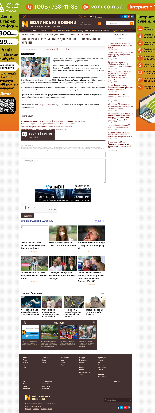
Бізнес (63, 362)
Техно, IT (82, 374)
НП (48, 30)
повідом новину (117, 30)
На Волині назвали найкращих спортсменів (38, 129)
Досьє (56, 34)
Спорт (25, 386)
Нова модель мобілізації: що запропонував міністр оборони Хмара (120, 45)
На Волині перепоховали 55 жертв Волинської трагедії (119, 126)
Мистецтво (102, 367)
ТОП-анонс (102, 377)
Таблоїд (80, 30)
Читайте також (27, 116)
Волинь (25, 362)
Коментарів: (50, 49)
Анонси (63, 34)
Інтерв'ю (25, 34)
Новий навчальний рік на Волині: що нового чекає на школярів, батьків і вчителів (119, 96)
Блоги (51, 34)
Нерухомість (65, 365)
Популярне (71, 34)
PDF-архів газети (120, 34)
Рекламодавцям (46, 409)
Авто (68, 30)
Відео (45, 34)
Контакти (36, 409)
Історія (100, 370)
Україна (25, 365)
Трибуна (106, 30)
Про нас (28, 409)
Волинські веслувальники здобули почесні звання (40, 126)
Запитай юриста (84, 34)
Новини (120, 38)
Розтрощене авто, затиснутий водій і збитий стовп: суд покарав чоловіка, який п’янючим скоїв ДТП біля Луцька (119, 75)
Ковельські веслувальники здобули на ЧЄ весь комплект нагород (46, 121)
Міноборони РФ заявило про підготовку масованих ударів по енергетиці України (120, 106)
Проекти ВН (89, 30)
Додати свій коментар (40, 134)
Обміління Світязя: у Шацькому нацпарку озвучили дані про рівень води (120, 54)
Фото (40, 34)
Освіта (81, 362)
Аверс (130, 30)
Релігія (81, 370)
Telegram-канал (45, 104)
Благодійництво (84, 372)
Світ (24, 367)
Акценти (98, 30)
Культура (61, 30)
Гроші (63, 360)
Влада (44, 360)
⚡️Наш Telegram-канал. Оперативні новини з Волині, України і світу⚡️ (30, 343)
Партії (44, 362)
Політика (32, 30)
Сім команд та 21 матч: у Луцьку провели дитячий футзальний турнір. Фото (68, 343)
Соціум (82, 357)
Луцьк (25, 360)
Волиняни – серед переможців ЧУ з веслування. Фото (42, 123)
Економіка (42, 30)
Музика (100, 360)
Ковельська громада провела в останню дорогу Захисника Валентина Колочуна (87, 343)
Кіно (99, 362)
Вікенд (81, 367)
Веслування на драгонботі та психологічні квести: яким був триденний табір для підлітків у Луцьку (49, 343)
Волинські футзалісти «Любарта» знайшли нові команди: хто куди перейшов (119, 64)
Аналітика (33, 34)
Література (102, 365)
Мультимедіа (59, 323)
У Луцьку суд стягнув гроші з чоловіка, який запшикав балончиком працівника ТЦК (119, 134)
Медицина (82, 360)
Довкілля (82, 365)
